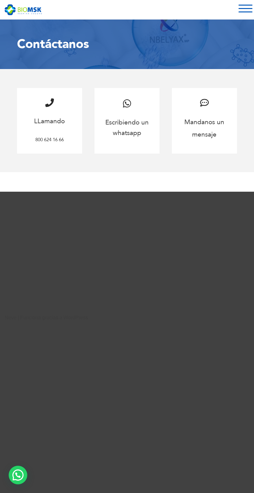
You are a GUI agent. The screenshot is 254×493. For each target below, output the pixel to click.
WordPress (76, 317)
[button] (18, 475)
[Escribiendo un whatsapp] (127, 103)
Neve (10, 317)
